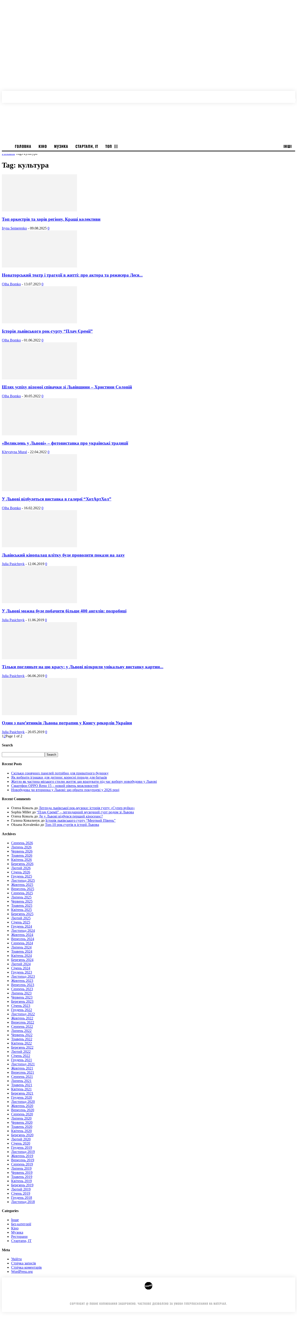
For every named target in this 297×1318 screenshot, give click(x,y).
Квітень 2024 (21, 956)
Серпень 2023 (22, 989)
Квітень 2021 (21, 1089)
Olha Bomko (11, 284)
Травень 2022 (21, 1039)
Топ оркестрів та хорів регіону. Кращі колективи (51, 219)
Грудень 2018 (21, 1198)
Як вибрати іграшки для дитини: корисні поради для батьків (59, 777)
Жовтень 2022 (22, 1018)
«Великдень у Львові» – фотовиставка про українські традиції (65, 443)
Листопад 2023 (23, 976)
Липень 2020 (21, 1118)
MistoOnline (207, 1297)
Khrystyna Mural (14, 452)
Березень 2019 (22, 1185)
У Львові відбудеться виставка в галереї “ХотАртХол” (56, 499)
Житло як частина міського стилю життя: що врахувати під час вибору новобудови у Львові (84, 781)
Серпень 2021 (22, 1077)
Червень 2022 (21, 1035)
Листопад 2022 (23, 1014)
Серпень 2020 (22, 1114)
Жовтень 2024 (22, 935)
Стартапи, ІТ (21, 1241)
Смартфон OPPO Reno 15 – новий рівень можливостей (54, 786)
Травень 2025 (21, 905)
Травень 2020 (21, 1127)
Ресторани (19, 1236)
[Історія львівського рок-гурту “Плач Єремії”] (39, 322)
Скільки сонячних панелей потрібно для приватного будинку (60, 773)
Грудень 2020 (21, 1097)
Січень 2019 (20, 1193)
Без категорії (21, 1224)
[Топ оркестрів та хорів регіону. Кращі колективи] (39, 210)
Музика (17, 1232)
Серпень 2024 (22, 943)
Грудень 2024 (21, 926)
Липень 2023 (21, 993)
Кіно (15, 1228)
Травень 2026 (21, 855)
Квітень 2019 (21, 1181)
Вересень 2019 (22, 1160)
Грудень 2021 (21, 1060)
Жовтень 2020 (22, 1106)
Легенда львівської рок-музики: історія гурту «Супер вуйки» (87, 808)
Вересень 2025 (22, 889)
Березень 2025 (22, 914)
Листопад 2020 (23, 1102)
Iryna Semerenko (14, 228)
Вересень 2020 (22, 1110)
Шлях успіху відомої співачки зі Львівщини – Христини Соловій (67, 387)
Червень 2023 (21, 997)
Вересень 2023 (22, 985)
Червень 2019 (21, 1173)
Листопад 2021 (23, 1064)
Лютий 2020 (21, 1139)
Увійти (16, 1259)
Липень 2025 (21, 897)
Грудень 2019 (21, 1147)
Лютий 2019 (21, 1189)
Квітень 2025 (21, 910)
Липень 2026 (21, 847)
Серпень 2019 (22, 1164)
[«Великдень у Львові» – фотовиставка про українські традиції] (39, 434)
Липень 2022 (21, 1031)
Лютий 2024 (21, 964)
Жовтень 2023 (22, 981)
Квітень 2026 (21, 860)
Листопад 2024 (23, 931)
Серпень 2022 (22, 1026)
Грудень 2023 (21, 972)
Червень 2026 (21, 851)
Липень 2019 (21, 1168)
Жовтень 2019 (22, 1156)
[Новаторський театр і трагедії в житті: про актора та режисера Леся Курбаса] (39, 266)
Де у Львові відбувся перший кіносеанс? (71, 816)
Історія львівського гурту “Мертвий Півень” (80, 820)
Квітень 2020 (21, 1131)
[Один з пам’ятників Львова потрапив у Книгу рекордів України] (39, 714)
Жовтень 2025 (22, 885)
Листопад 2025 (23, 880)
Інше (15, 1220)
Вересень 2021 (22, 1072)
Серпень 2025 (22, 893)
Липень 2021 (21, 1081)
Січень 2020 (20, 1143)
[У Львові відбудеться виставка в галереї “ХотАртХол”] (39, 490)
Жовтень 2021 (22, 1068)
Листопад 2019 (23, 1152)
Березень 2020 (22, 1135)
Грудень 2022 (21, 1010)
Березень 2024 (22, 960)
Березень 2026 (22, 864)
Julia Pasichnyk (13, 564)
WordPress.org (22, 1271)
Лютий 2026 (21, 868)
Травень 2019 (21, 1177)
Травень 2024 (21, 951)
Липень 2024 (21, 947)
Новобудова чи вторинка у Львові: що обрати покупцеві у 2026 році (65, 790)
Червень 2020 (21, 1122)
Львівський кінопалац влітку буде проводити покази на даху (63, 555)
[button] (293, 94)
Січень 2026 (20, 872)
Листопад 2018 (23, 1202)
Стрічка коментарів (26, 1267)
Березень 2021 (22, 1093)
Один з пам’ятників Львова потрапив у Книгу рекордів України (67, 722)
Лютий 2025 (21, 918)
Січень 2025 (20, 922)
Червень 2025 (21, 901)
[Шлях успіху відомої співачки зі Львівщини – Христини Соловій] (39, 378)
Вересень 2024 (22, 939)
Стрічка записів (23, 1263)
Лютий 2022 (21, 1052)
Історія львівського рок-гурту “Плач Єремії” (47, 331)
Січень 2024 (20, 968)
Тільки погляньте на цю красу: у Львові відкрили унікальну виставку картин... (82, 666)
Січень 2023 (20, 1006)
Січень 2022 (20, 1056)
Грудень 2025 (21, 876)
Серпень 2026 (22, 843)
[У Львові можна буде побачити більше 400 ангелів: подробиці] (39, 602)
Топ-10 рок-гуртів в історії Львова (72, 825)
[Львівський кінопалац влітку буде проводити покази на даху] (39, 546)
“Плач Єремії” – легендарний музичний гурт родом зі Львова (85, 812)
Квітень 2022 (21, 1043)
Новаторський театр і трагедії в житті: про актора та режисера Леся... (72, 275)
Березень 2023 (22, 1001)
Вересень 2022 (22, 1022)
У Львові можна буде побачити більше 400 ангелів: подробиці (64, 610)
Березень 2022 (22, 1047)
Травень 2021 (21, 1085)
